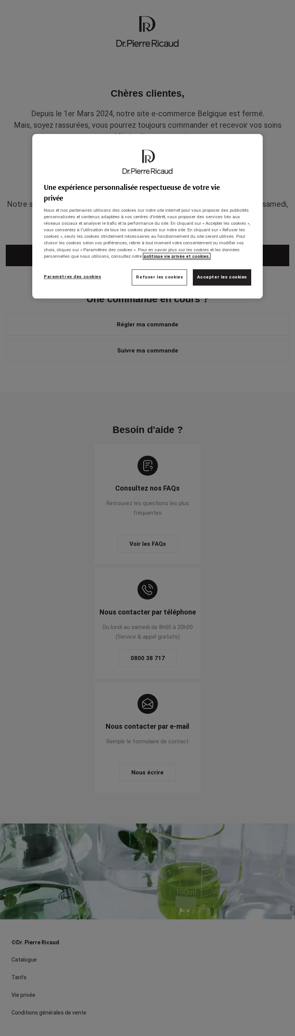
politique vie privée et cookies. (177, 256)
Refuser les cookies (159, 277)
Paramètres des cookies (72, 276)
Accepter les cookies (222, 277)
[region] (147, 216)
